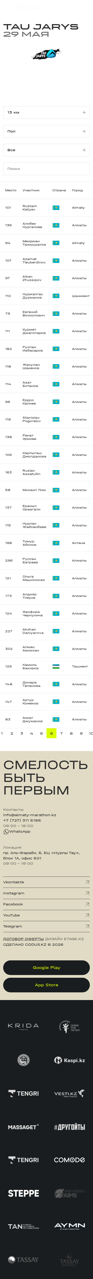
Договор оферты (23, 939)
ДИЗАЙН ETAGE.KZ (64, 939)
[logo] (23, 7)
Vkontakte (13, 882)
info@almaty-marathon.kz (29, 815)
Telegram (12, 926)
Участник (31, 190)
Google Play (46, 967)
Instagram (13, 893)
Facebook (13, 904)
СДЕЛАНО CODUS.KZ (24, 945)
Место (10, 190)
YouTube (11, 915)
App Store (46, 985)
